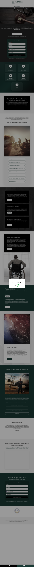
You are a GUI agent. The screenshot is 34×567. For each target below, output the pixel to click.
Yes (18, 285)
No (15, 285)
